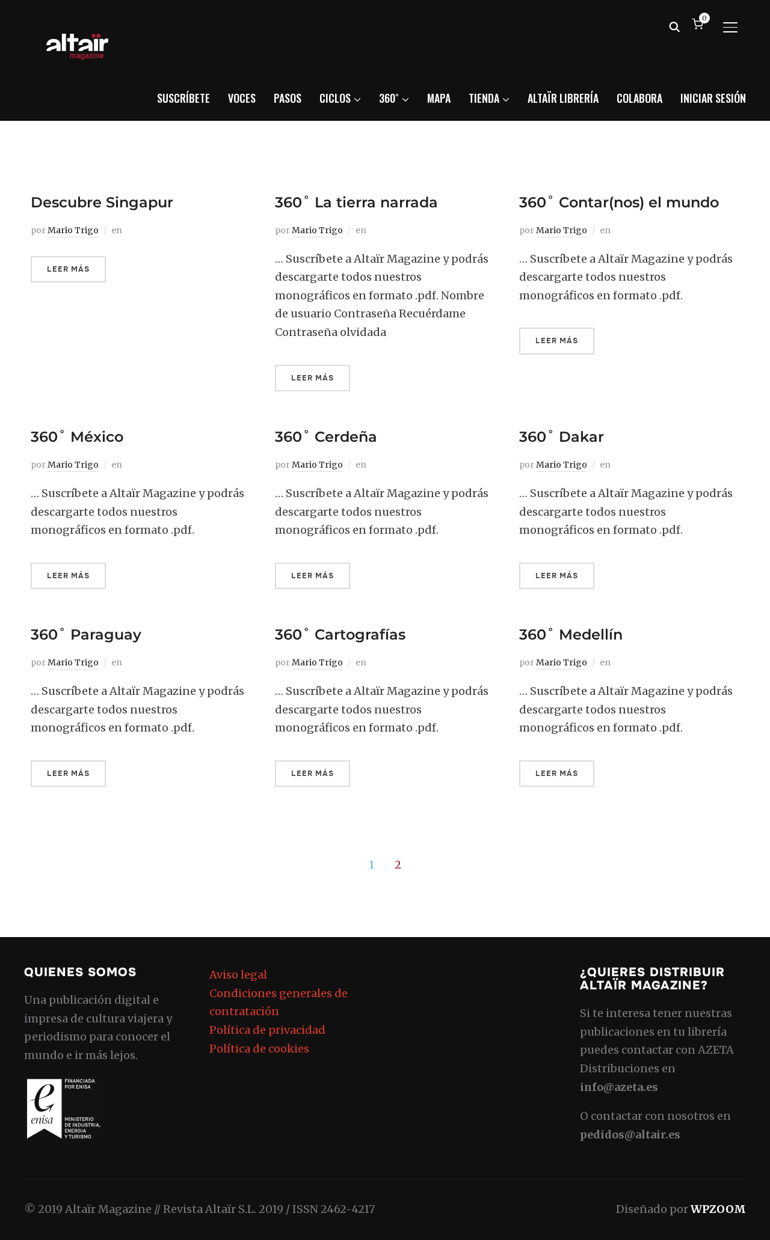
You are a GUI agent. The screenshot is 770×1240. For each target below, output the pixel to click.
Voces (242, 98)
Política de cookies (259, 1048)
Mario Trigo (73, 230)
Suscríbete (183, 98)
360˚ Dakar (561, 436)
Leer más (68, 269)
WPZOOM (718, 1209)
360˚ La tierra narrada (356, 202)
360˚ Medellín (571, 634)
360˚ (389, 98)
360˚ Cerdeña (326, 436)
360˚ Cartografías (340, 634)
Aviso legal (238, 975)
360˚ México (77, 436)
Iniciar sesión (713, 98)
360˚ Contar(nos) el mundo (619, 202)
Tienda (484, 98)
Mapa (439, 98)
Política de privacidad (267, 1030)
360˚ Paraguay (86, 634)
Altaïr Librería (563, 98)
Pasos (287, 98)
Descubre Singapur (102, 202)
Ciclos (335, 98)
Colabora (639, 98)
